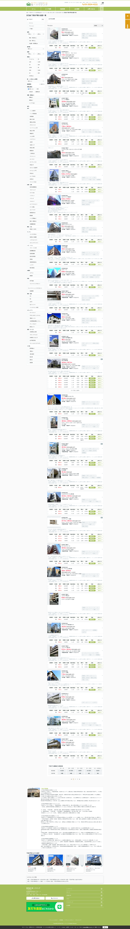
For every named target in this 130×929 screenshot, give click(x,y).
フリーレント (32, 156)
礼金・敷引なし (32, 40)
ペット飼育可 (32, 110)
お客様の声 (68, 895)
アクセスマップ (69, 902)
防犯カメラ (32, 326)
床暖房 (31, 275)
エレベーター (32, 209)
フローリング (32, 189)
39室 (71, 773)
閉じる (105, 927)
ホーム (33, 9)
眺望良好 (32, 150)
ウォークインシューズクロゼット (35, 288)
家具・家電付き (33, 221)
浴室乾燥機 (32, 253)
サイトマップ (78, 920)
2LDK (30, 67)
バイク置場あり (33, 218)
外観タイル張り (33, 229)
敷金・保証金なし (33, 37)
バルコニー (32, 201)
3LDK (39, 70)
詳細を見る (92, 47)
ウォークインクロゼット (35, 283)
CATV (31, 301)
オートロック (32, 312)
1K (38, 59)
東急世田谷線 (65, 35)
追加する (99, 47)
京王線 (63, 80)
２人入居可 (32, 136)
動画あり (31, 100)
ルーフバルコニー (33, 204)
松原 (67, 28)
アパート (31, 23)
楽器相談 (32, 116)
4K (29, 73)
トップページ (69, 888)
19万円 (79, 770)
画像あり (31, 97)
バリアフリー (32, 139)
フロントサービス (33, 334)
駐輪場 (31, 215)
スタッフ (68, 892)
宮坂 (67, 395)
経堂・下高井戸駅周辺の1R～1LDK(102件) (36, 879)
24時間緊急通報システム (35, 321)
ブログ (67, 898)
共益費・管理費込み (33, 43)
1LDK (39, 61)
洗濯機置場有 (32, 224)
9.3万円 (62, 770)
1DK (30, 61)
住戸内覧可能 (32, 340)
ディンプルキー (33, 323)
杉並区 (63, 98)
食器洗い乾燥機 (33, 237)
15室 (80, 773)
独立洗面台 (32, 267)
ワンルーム (31, 59)
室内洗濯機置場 (33, 187)
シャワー (32, 264)
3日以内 (31, 91)
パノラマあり (32, 103)
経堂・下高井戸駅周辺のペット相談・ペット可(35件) (38, 881)
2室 (89, 773)
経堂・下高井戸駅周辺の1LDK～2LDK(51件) (56, 879)
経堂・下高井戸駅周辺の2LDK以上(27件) (59, 881)
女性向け (32, 179)
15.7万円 (71, 770)
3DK (30, 70)
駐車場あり (32, 348)
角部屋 (31, 362)
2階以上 (31, 351)
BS (30, 298)
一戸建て (31, 28)
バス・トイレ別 (33, 247)
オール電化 (32, 206)
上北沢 (67, 336)
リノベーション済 (33, 127)
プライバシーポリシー (69, 920)
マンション (31, 25)
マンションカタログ (54, 920)
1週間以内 (37, 91)
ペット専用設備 (33, 113)
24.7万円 (89, 770)
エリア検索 (48, 9)
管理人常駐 (32, 147)
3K (38, 67)
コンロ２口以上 (33, 234)
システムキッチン (33, 239)
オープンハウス (33, 162)
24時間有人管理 (33, 331)
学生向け (32, 173)
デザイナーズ (32, 125)
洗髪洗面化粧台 (33, 262)
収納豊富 (32, 291)
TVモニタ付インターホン (35, 315)
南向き (31, 359)
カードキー (32, 159)
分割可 (31, 142)
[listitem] (36, 864)
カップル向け (32, 176)
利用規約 (61, 920)
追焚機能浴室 (32, 250)
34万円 (97, 770)
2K (29, 64)
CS (30, 296)
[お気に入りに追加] (43, 865)
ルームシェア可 (33, 170)
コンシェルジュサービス (35, 343)
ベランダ (32, 198)
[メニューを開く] (101, 8)
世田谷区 (64, 28)
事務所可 (32, 133)
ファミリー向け (33, 181)
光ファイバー (32, 304)
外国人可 (32, 164)
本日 (38, 89)
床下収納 (32, 280)
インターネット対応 (34, 307)
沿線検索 (62, 9)
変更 (43, 19)
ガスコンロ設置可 (33, 167)
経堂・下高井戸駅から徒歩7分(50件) (74, 879)
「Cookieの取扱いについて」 (87, 927)
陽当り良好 (32, 119)
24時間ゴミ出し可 (34, 337)
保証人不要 (32, 130)
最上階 (31, 356)
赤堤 (67, 195)
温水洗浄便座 (32, 256)
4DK (39, 73)
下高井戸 (71, 35)
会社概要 (76, 9)
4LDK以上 (31, 75)
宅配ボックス (32, 318)
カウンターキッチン (34, 242)
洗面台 (31, 259)
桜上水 (67, 51)
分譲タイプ (32, 144)
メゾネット (32, 195)
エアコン (32, 272)
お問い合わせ (91, 9)
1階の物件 (32, 354)
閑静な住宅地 (32, 122)
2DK (39, 64)
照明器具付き (32, 212)
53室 (62, 773)
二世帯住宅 (32, 153)
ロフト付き (32, 192)
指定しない (31, 89)
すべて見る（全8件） (75, 390)
